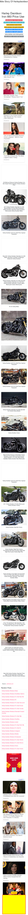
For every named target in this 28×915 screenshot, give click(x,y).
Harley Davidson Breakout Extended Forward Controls (13, 712)
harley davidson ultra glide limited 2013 (14, 27)
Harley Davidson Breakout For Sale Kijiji (11, 716)
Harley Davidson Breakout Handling (10, 719)
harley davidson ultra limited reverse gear (14, 22)
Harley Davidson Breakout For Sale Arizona (12, 742)
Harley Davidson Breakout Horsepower (11, 737)
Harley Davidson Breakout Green (10, 745)
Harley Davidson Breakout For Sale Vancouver (13, 702)
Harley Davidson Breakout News (10, 691)
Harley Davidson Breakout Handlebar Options (13, 693)
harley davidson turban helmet (14, 25)
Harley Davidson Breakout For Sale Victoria (12, 740)
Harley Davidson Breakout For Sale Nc (11, 728)
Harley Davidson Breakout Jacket (10, 722)
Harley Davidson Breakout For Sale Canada (12, 708)
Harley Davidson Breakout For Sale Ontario (12, 748)
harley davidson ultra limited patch (14, 29)
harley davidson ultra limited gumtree (14, 34)
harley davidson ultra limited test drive (14, 36)
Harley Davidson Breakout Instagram (11, 731)
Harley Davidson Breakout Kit (9, 699)
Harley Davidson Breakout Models (10, 734)
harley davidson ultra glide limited (14, 32)
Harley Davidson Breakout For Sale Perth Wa (13, 725)
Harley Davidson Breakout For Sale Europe (12, 705)
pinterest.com (10, 684)
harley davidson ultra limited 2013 (14, 20)
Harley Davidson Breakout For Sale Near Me (13, 696)
